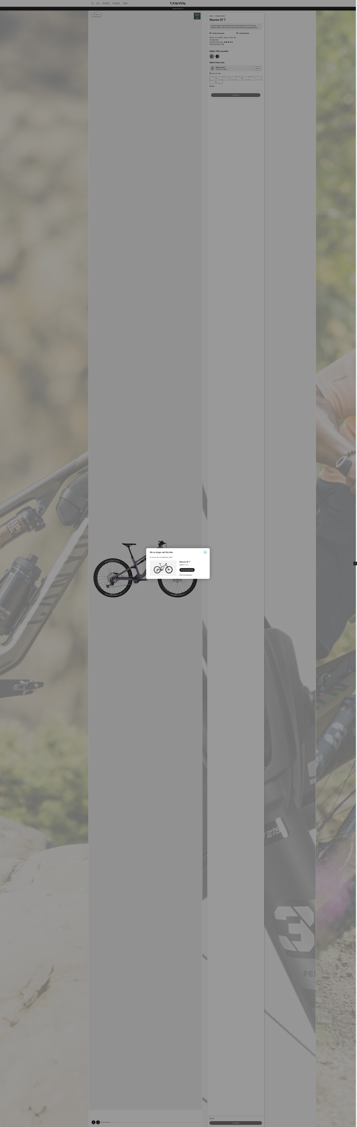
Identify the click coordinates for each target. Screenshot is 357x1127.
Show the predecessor (185, 575)
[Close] (205, 552)
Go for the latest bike (187, 570)
